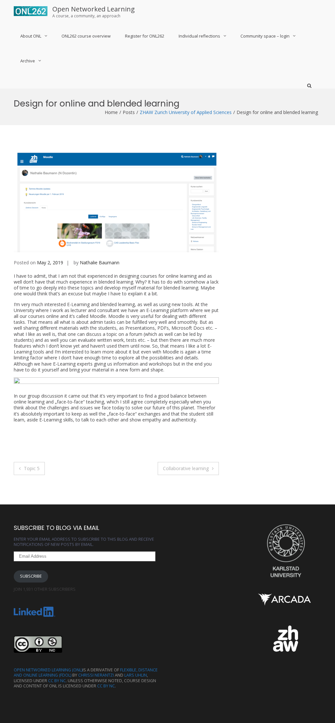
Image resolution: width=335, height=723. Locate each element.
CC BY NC (57, 680)
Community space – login (265, 36)
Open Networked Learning (93, 9)
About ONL (30, 36)
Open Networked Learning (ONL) (48, 670)
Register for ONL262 (144, 36)
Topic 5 (32, 468)
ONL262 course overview (86, 36)
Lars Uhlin (135, 675)
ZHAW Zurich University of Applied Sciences (186, 112)
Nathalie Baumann (99, 262)
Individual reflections (199, 36)
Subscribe (31, 576)
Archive (27, 61)
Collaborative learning (186, 468)
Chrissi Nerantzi (96, 675)
